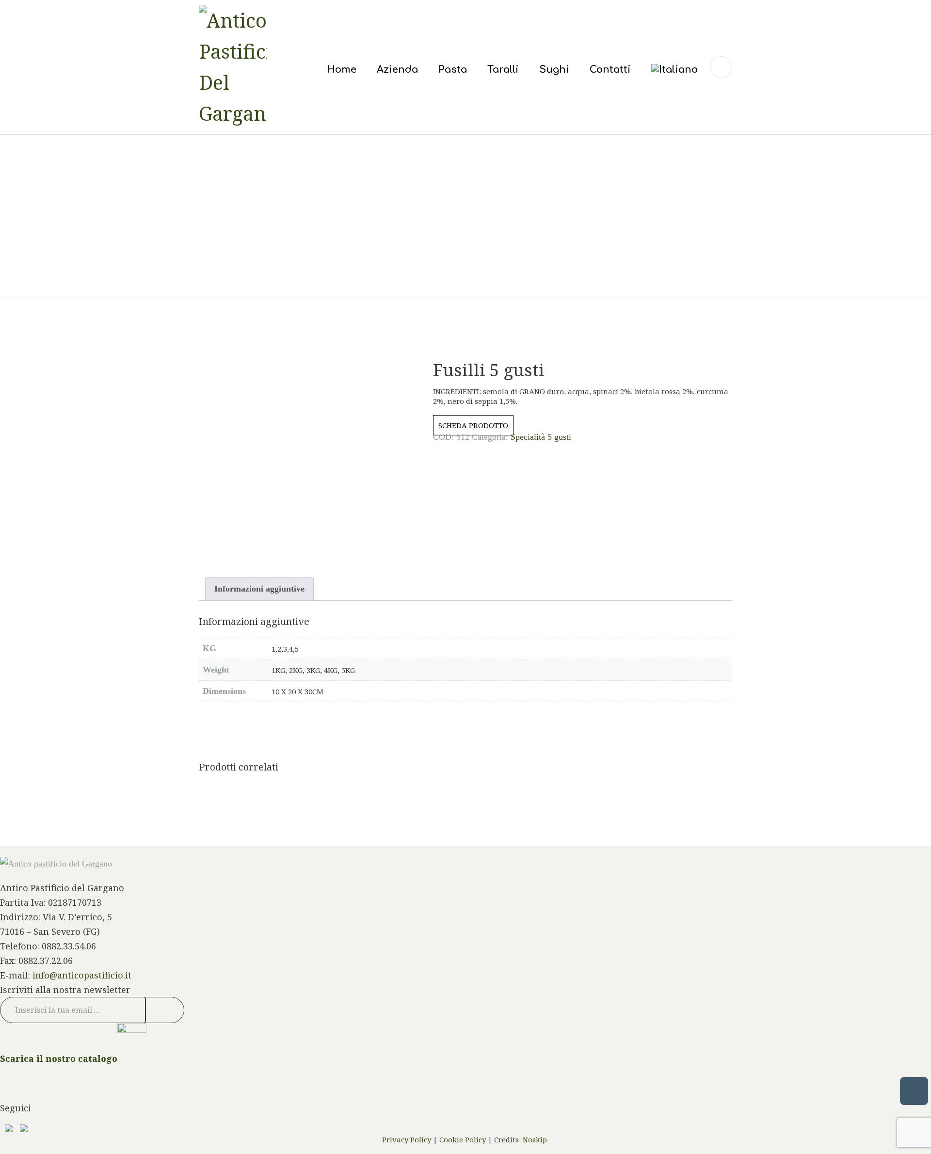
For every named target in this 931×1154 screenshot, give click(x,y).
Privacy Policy (406, 1139)
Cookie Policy (462, 1139)
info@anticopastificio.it (81, 975)
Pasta (452, 69)
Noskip (536, 1139)
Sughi (554, 69)
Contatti (610, 69)
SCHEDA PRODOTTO (473, 425)
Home (341, 69)
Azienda (397, 69)
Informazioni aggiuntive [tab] (259, 588)
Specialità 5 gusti (541, 437)
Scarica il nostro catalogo (58, 1058)
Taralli (503, 69)
